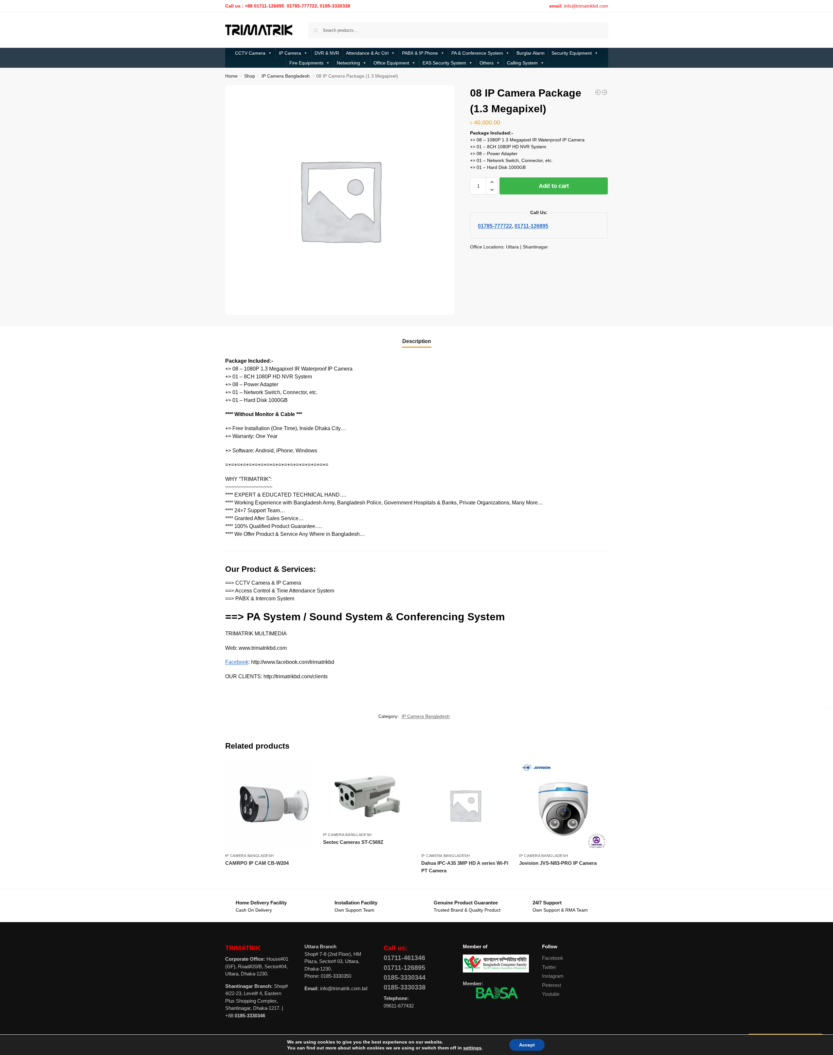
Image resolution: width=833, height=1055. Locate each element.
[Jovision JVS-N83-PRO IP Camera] (563, 805)
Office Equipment (391, 62)
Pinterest (551, 985)
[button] (491, 182)
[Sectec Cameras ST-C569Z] (367, 794)
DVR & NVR (327, 53)
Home (231, 76)
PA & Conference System (477, 53)
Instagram (553, 976)
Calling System (522, 62)
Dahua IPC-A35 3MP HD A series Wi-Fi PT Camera (464, 866)
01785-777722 (495, 226)
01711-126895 (531, 226)
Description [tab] (416, 341)
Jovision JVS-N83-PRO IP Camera (558, 863)
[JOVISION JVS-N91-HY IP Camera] (604, 92)
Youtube (550, 994)
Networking (348, 62)
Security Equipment (572, 53)
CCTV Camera (250, 53)
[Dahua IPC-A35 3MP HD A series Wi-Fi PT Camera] (465, 805)
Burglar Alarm (530, 53)
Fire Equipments (306, 62)
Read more (269, 875)
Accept (521, 1045)
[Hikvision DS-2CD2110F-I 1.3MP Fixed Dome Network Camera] (598, 92)
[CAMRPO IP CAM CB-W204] (269, 805)
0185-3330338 (405, 987)
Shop (249, 76)
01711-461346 (404, 957)
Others (487, 62)
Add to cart (554, 186)
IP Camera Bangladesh (286, 76)
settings (468, 1048)
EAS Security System (444, 62)
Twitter (549, 967)
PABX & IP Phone (420, 53)
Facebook (236, 662)
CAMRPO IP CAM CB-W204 (257, 863)
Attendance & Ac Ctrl (367, 53)
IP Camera (290, 53)
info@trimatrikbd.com (586, 6)
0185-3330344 (405, 977)
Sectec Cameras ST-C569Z (353, 842)
